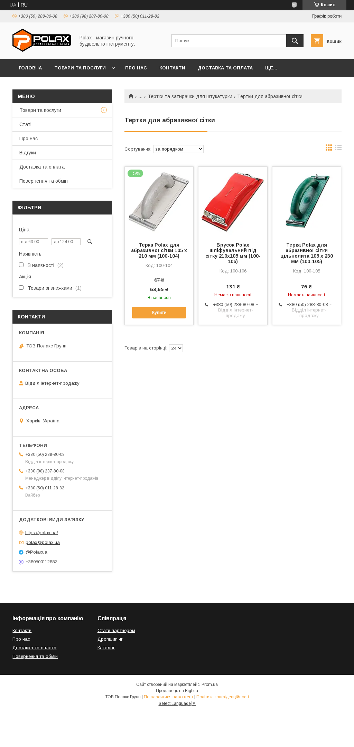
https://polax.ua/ (41, 532)
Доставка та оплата (225, 67)
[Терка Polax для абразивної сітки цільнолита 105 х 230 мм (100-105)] (306, 201)
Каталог (106, 647)
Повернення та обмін (43, 181)
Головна (30, 67)
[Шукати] (295, 40)
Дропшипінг (110, 639)
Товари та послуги (80, 67)
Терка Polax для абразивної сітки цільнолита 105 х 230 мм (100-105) (306, 253)
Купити (159, 312)
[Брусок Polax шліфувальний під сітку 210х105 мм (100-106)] (232, 201)
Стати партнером (116, 630)
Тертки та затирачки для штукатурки (190, 96)
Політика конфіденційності (222, 697)
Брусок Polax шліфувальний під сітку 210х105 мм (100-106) (233, 253)
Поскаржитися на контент (168, 697)
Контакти (172, 67)
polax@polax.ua (43, 542)
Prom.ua (210, 684)
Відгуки (27, 152)
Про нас (136, 67)
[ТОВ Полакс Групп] (41, 50)
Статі (25, 124)
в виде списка (338, 149)
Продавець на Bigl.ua (177, 690)
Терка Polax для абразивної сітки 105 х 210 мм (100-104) (159, 250)
